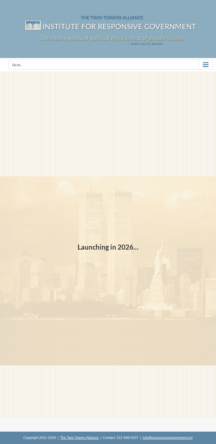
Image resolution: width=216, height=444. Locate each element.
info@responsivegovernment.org (168, 438)
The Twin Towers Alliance (79, 438)
